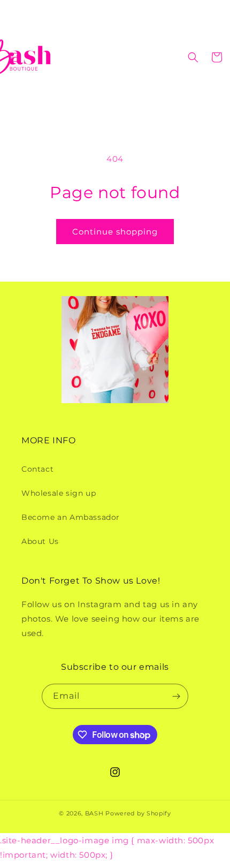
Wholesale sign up (58, 493)
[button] (13, 57)
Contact (37, 469)
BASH (94, 813)
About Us (40, 541)
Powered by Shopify (138, 813)
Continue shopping (115, 231)
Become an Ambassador (70, 517)
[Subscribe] (176, 696)
